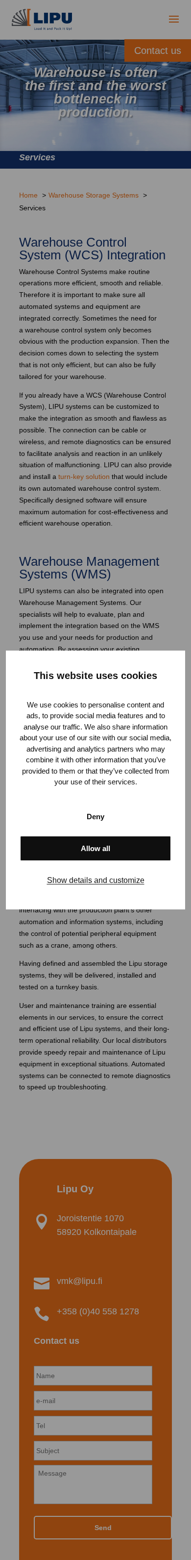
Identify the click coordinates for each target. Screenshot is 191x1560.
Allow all (95, 848)
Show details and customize (95, 880)
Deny (95, 816)
